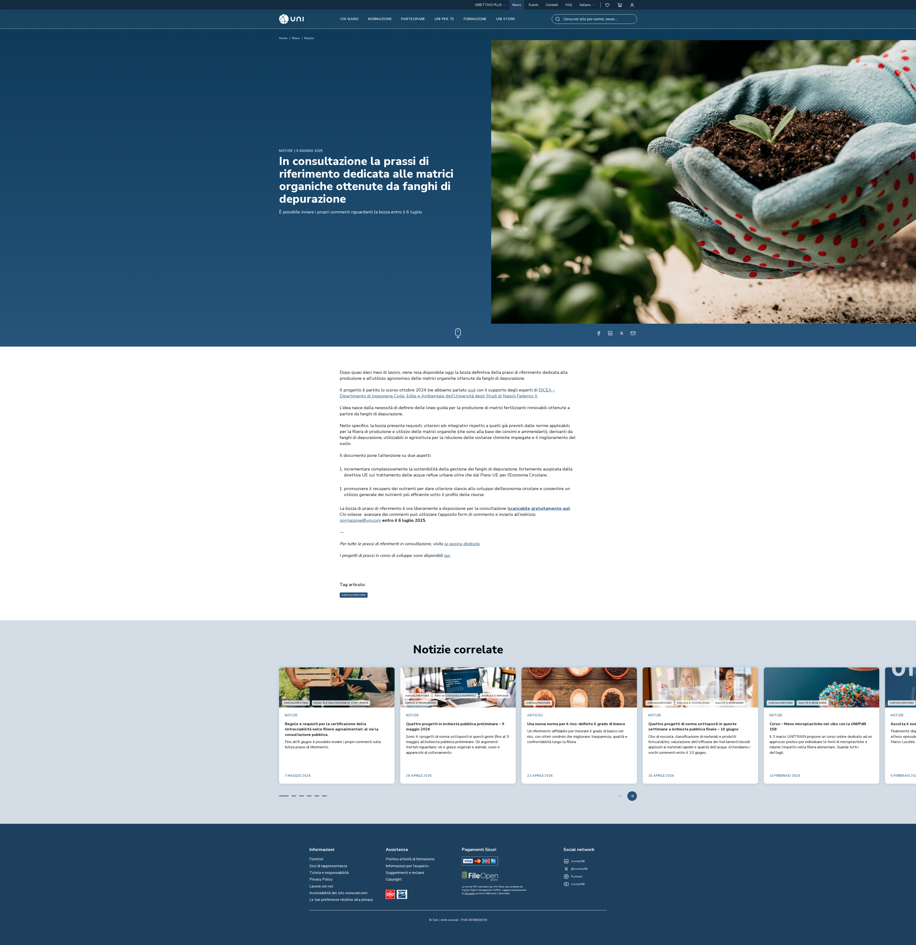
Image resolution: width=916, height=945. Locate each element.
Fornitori (316, 859)
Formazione (475, 19)
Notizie (309, 38)
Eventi (533, 5)
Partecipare (413, 19)
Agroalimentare (354, 595)
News (516, 5)
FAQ (569, 5)
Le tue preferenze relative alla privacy (341, 899)
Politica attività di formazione (410, 859)
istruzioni (469, 893)
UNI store (505, 19)
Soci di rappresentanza (328, 866)
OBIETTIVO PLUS (488, 5)
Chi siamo (349, 19)
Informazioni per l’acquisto (407, 866)
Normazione (380, 19)
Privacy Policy (321, 879)
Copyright (394, 879)
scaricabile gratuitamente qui (539, 508)
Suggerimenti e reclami (405, 872)
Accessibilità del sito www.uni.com (338, 893)
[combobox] (588, 5)
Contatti (552, 5)
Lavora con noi (321, 886)
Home (283, 38)
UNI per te (444, 19)
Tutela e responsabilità (329, 872)
